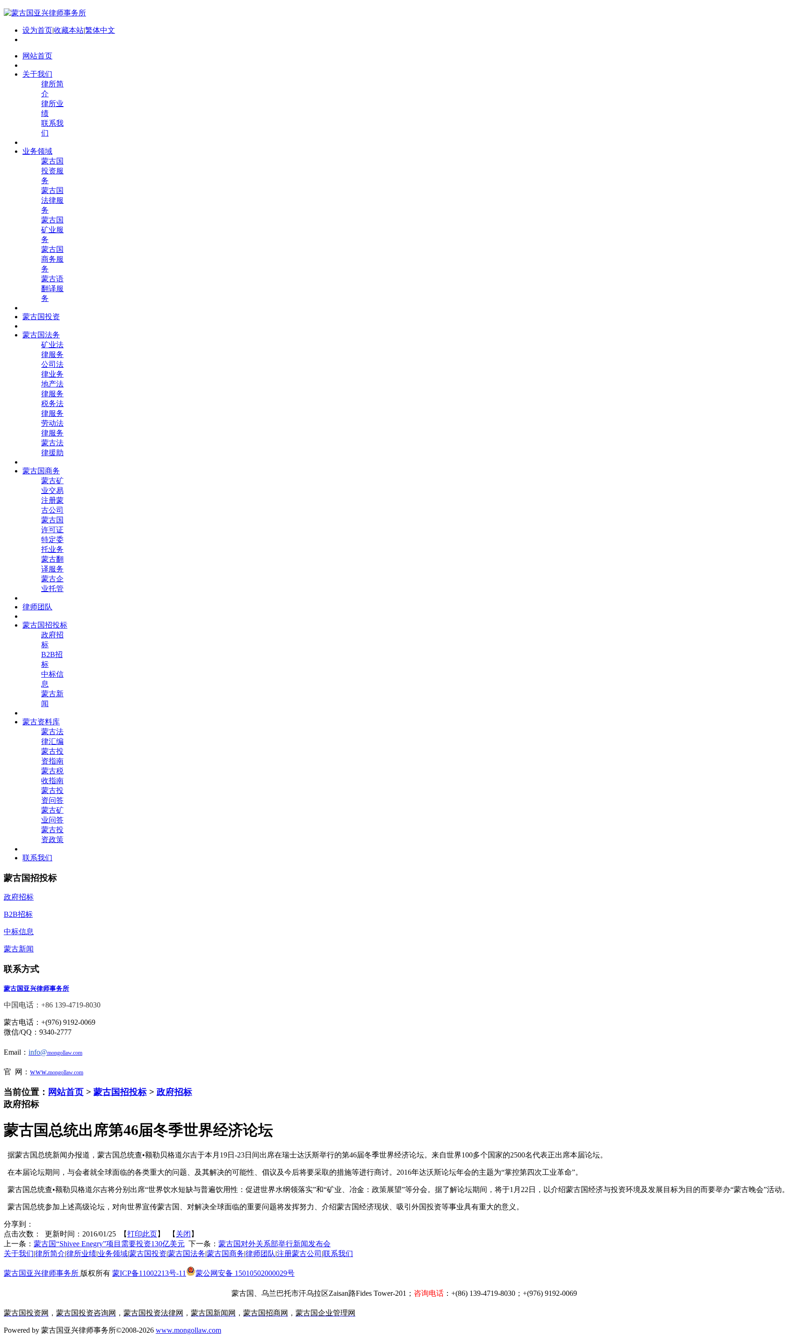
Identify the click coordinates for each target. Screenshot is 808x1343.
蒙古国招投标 (120, 1092)
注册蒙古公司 (299, 1253)
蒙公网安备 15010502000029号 (245, 1273)
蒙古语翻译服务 (52, 288)
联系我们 (338, 1253)
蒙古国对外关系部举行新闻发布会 (274, 1244)
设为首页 (37, 30)
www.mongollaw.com (188, 1330)
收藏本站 (69, 30)
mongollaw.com (65, 1072)
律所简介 (50, 1253)
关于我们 (19, 1253)
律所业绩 (81, 1253)
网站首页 (66, 1092)
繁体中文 (100, 30)
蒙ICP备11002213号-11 (149, 1273)
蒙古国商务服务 (52, 259)
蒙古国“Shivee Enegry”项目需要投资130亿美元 (109, 1244)
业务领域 (113, 1253)
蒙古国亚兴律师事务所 (42, 1273)
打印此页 (142, 1234)
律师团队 (260, 1253)
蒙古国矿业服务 (52, 229)
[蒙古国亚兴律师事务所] (45, 13)
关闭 (183, 1234)
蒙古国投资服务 (52, 171)
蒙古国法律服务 (52, 200)
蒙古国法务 (186, 1253)
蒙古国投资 (147, 1253)
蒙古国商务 (225, 1253)
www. (39, 1072)
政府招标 (174, 1092)
